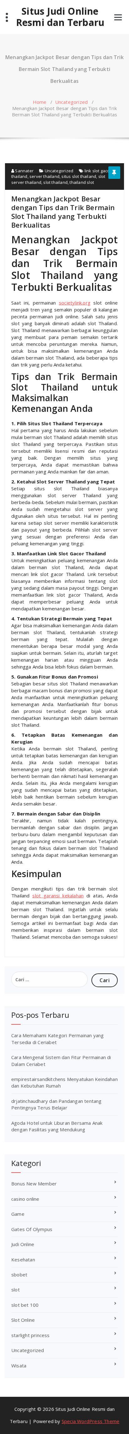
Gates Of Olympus (31, 1229)
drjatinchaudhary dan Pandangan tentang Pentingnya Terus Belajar (56, 1104)
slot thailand (55, 182)
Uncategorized (71, 102)
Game (17, 1214)
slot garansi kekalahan (58, 895)
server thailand (44, 176)
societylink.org (74, 303)
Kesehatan (23, 1259)
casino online (25, 1199)
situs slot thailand (78, 176)
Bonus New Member (34, 1183)
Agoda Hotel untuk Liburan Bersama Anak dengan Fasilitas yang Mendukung (57, 1126)
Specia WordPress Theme (90, 1421)
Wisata (18, 1365)
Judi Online (22, 1244)
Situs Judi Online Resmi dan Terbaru (60, 17)
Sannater (24, 171)
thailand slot (82, 182)
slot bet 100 (25, 1305)
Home (40, 102)
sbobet (19, 1274)
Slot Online (23, 1320)
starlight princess (30, 1335)
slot (15, 1289)
